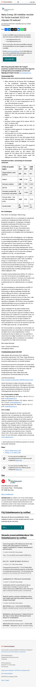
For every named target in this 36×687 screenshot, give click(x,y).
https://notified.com (7, 494)
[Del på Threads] (15, 29)
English (7, 680)
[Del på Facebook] (6, 29)
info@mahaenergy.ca (11, 398)
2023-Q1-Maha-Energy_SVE (13, 450)
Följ (4, 527)
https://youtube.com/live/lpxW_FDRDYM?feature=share (17, 380)
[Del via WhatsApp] (21, 29)
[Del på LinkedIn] (9, 29)
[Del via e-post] (24, 29)
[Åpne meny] (18, 2)
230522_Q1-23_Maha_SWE (13, 452)
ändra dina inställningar (13, 51)
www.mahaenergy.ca (25, 73)
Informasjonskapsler (7, 673)
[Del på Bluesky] (18, 29)
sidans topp (19, 460)
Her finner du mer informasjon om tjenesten (13, 651)
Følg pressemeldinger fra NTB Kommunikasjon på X (15, 670)
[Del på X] (12, 29)
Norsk (3, 680)
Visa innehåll (10, 59)
